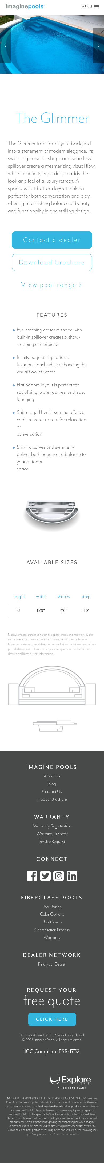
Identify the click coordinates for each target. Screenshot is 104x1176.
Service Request (52, 841)
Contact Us (52, 791)
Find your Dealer (52, 964)
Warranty (52, 937)
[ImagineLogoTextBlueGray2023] (25, 6)
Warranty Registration (52, 826)
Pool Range (52, 907)
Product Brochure (52, 799)
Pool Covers (52, 922)
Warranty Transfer (52, 834)
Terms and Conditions (35, 1035)
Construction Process (52, 930)
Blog (52, 784)
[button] (5, 45)
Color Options (52, 914)
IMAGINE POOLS (51, 767)
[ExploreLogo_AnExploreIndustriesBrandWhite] (71, 1074)
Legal (80, 1035)
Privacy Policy (64, 1035)
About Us (52, 776)
